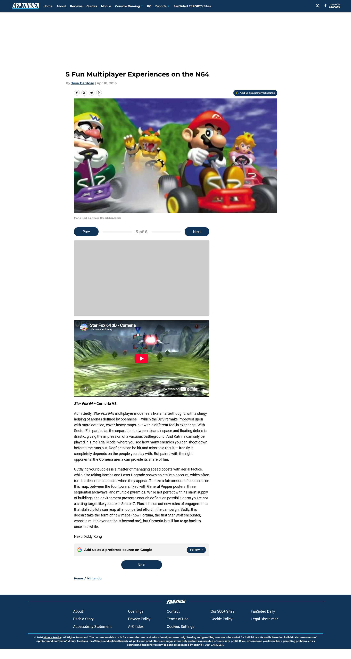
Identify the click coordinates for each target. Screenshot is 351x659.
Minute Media (52, 637)
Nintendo (94, 578)
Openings (135, 611)
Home (47, 6)
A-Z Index (136, 626)
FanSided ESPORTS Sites (192, 6)
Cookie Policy (221, 619)
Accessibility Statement (92, 626)
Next (197, 232)
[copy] (99, 93)
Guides (91, 6)
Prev (86, 232)
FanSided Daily (263, 611)
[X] (317, 5)
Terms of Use (178, 619)
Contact (173, 611)
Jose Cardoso (82, 83)
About (61, 6)
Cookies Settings (180, 626)
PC (149, 6)
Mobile (106, 6)
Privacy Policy (139, 619)
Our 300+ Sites (222, 611)
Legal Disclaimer (264, 619)
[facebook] (325, 5)
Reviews (76, 6)
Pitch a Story (83, 619)
